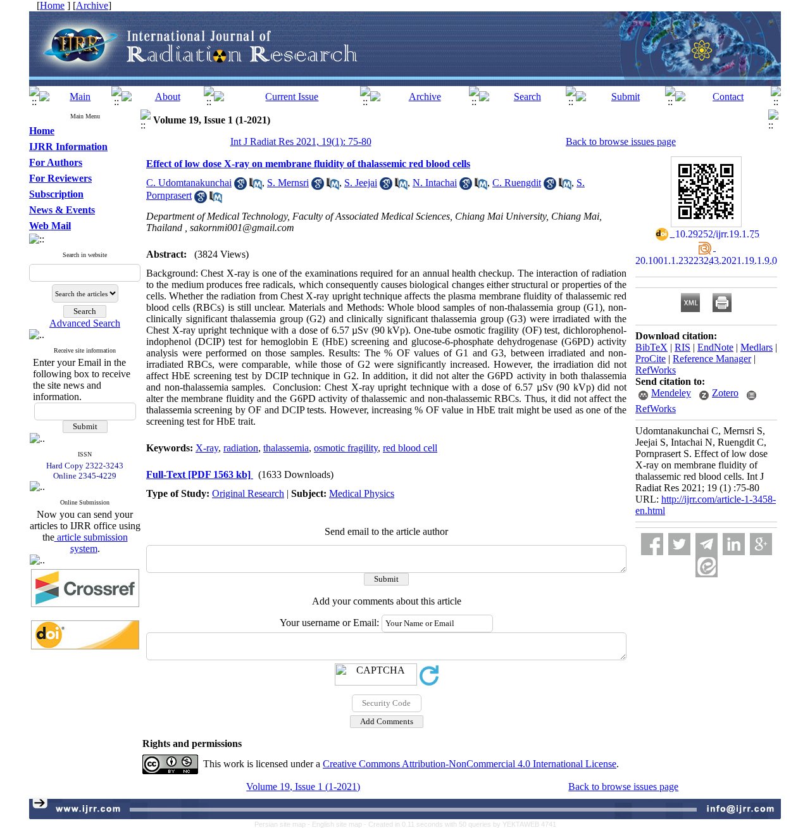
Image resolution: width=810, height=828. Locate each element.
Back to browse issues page (621, 141)
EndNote (715, 347)
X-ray (207, 447)
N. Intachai (435, 182)
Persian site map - (283, 824)
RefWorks (655, 370)
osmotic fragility (346, 447)
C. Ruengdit (516, 182)
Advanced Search (84, 323)
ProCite (650, 358)
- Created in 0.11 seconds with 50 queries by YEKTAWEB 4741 (460, 824)
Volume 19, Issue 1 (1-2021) (303, 786)
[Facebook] (652, 544)
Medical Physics (361, 493)
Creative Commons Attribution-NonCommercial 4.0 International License (469, 763)
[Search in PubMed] (255, 186)
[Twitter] (679, 544)
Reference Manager (712, 358)
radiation (240, 447)
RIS (682, 347)
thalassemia (286, 447)
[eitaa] (706, 566)
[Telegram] (706, 544)
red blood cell (410, 447)
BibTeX (651, 347)
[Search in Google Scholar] (240, 186)
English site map (338, 824)
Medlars (756, 347)
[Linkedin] (734, 544)
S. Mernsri (288, 182)
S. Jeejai (360, 182)
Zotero (725, 392)
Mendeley (671, 392)
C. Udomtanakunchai (189, 182)
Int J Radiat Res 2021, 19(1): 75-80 (300, 141)
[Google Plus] (761, 544)
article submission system (91, 543)
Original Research (248, 493)
